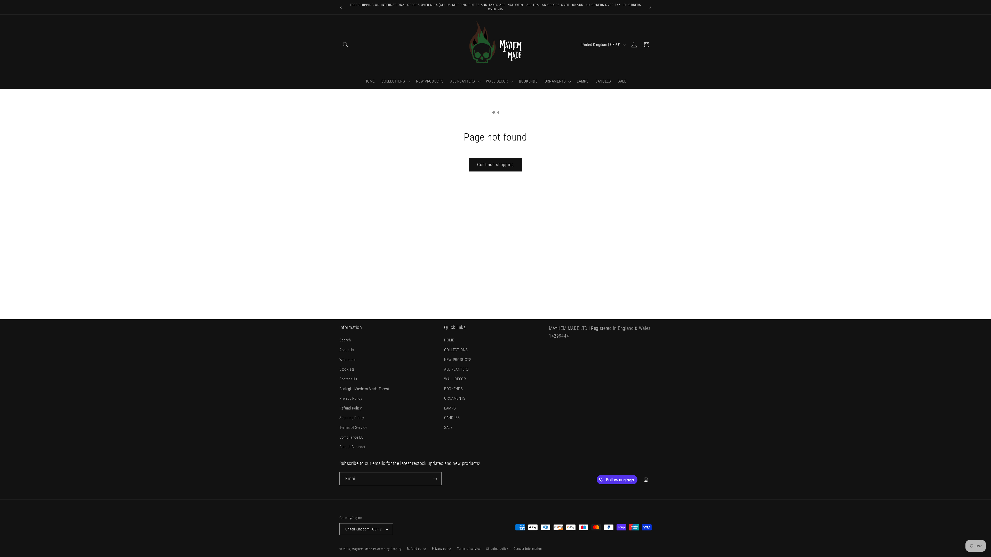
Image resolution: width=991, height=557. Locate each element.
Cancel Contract (352, 447)
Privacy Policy (350, 398)
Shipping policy (497, 549)
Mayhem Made (362, 549)
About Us (346, 350)
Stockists (347, 369)
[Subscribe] (435, 479)
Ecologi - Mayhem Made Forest (364, 389)
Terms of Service (353, 427)
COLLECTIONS (456, 350)
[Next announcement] (650, 7)
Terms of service (469, 549)
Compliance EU (351, 437)
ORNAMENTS (455, 398)
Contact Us (348, 379)
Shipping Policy (351, 417)
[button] (345, 44)
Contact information (528, 549)
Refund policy (417, 549)
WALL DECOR (455, 379)
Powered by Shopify (387, 549)
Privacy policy (442, 549)
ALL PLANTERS (456, 369)
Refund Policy (350, 408)
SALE (448, 427)
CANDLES (452, 417)
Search (345, 340)
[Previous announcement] (341, 7)
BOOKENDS (453, 389)
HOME (449, 340)
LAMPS (450, 408)
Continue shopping (495, 164)
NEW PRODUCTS (457, 359)
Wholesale (347, 359)
